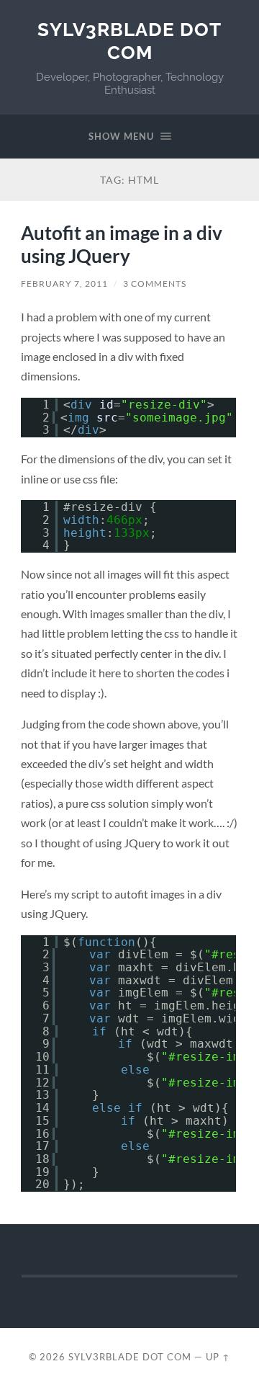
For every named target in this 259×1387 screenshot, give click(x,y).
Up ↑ (218, 1357)
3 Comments (154, 283)
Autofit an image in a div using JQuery (121, 244)
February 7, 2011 (64, 283)
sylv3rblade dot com (129, 40)
